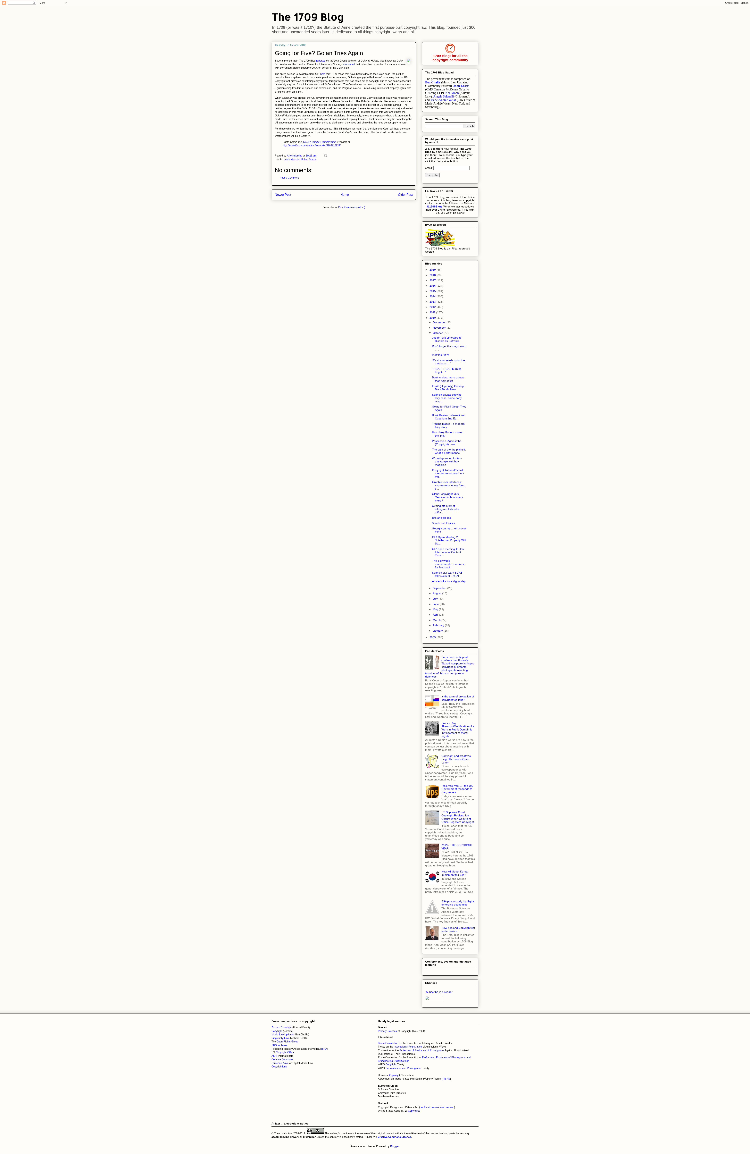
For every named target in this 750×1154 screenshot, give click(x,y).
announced (349, 64)
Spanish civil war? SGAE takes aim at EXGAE (447, 574)
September (440, 588)
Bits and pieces (441, 517)
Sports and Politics (443, 523)
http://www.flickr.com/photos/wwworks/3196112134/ (312, 145)
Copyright (391, 1064)
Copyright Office (285, 1052)
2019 (433, 269)
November (439, 327)
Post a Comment (289, 177)
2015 (433, 291)
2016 (433, 285)
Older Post (405, 194)
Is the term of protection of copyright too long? (457, 698)
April (436, 614)
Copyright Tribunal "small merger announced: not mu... (448, 473)
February (439, 625)
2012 (433, 306)
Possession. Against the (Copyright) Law (446, 442)
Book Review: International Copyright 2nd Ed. (448, 417)
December (439, 322)
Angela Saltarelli (443, 96)
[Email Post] (325, 155)
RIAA (324, 1048)
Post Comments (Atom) (351, 207)
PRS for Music (279, 1045)
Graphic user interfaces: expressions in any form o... (448, 485)
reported (320, 60)
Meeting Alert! (440, 354)
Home (344, 194)
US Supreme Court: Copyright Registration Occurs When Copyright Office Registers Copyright (457, 817)
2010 (433, 317)
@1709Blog (434, 206)
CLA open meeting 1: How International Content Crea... (448, 552)
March (437, 620)
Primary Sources (387, 1031)
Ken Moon (452, 93)
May (436, 609)
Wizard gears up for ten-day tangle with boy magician (447, 462)
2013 (433, 301)
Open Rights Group (287, 1041)
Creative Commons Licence (394, 1136)
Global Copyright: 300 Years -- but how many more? (447, 497)
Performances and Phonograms (403, 1068)
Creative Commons (282, 1059)
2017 (433, 280)
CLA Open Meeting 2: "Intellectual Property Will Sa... (449, 540)
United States (308, 159)
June (436, 604)
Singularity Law (280, 1038)
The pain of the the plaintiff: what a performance (449, 451)
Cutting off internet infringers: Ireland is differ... (445, 509)
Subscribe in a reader (439, 991)
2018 (433, 275)
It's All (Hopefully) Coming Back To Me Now (448, 387)
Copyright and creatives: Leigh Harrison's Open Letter (456, 759)
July (435, 598)
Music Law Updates (282, 1034)
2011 (432, 312)
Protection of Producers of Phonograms (421, 1050)
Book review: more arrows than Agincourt (448, 379)
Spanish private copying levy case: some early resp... (447, 398)
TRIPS (446, 1078)
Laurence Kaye (279, 1063)
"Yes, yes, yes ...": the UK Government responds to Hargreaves (457, 789)
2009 (433, 637)
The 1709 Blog (308, 16)
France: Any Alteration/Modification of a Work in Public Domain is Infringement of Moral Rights (457, 729)
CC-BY (307, 141)
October (438, 332)
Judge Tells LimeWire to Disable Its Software (447, 339)
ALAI (274, 1055)
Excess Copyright (281, 1027)
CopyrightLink (279, 1066)
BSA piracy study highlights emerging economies (458, 903)
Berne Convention (388, 1043)
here (322, 73)
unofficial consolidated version (437, 1107)
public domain (291, 159)
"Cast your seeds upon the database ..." (448, 362)
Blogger (394, 1146)
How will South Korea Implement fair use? (454, 873)
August (437, 593)
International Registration (408, 1046)
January (438, 630)
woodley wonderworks (324, 141)
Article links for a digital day (449, 581)
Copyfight (277, 1031)
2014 (433, 296)
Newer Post (283, 194)
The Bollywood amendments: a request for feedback (448, 564)
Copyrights (414, 1110)
